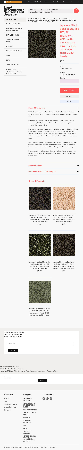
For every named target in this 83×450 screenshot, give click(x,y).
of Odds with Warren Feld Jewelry (14, 11)
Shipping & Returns (52, 10)
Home (30, 18)
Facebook (44, 398)
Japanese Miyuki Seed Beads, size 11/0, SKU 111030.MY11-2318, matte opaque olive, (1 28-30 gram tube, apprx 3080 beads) (39, 312)
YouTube (51, 398)
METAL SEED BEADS (12, 35)
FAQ (41, 10)
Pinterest (47, 398)
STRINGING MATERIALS (14, 51)
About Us (33, 10)
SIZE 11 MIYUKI (62, 18)
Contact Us (48, 12)
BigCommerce (53, 447)
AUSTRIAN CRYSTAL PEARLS (13, 41)
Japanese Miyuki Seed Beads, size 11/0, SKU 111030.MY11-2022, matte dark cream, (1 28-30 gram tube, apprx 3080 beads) (63, 218)
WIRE (8, 55)
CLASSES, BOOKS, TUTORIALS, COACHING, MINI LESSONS (14, 71)
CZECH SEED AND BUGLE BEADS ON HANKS (14, 29)
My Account (47, 2)
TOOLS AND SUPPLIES (13, 65)
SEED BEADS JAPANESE (13, 24)
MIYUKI (53, 18)
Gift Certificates (57, 2)
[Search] (5, 2)
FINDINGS (9, 46)
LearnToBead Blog (36, 12)
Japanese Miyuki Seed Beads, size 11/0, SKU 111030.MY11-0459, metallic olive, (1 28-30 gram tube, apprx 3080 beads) (39, 265)
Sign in (65, 2)
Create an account (74, 2)
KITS (8, 60)
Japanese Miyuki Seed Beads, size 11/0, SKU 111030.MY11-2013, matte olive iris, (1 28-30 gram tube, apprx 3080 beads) (39, 218)
